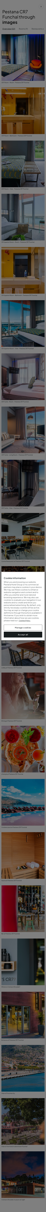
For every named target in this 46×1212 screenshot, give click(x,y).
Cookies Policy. (25, 620)
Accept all (23, 634)
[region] (23, 606)
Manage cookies (23, 627)
